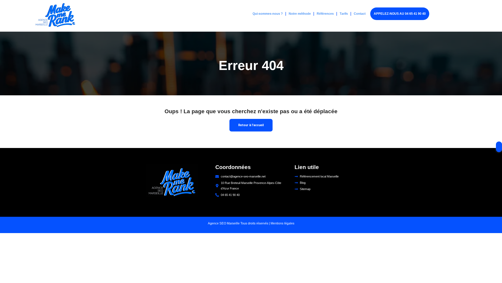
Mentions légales (282, 223)
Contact (360, 13)
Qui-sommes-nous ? (268, 13)
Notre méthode (300, 13)
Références (325, 13)
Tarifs (344, 13)
